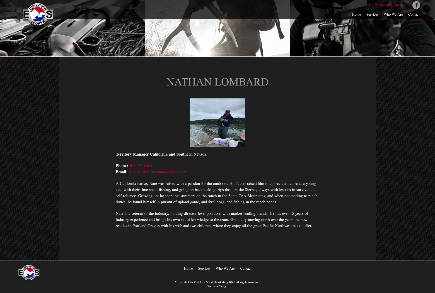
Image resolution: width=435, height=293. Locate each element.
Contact (413, 14)
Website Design (217, 286)
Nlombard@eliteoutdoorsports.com (157, 171)
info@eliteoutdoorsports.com (389, 4)
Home (356, 14)
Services (372, 14)
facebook (416, 5)
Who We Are (393, 14)
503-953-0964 (140, 165)
